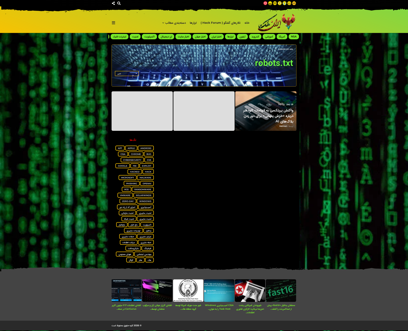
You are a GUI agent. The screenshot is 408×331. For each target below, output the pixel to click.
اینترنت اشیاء (119, 36)
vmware (125, 195)
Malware (145, 177)
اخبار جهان (200, 36)
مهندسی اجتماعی (144, 254)
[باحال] (275, 3)
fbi (134, 166)
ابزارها (193, 23)
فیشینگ (147, 248)
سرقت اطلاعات (128, 242)
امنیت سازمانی (127, 213)
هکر (140, 260)
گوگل (131, 260)
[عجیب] (289, 3)
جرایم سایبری (145, 236)
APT (120, 148)
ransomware (142, 189)
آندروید (255, 36)
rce (126, 189)
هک (149, 260)
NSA (294, 36)
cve (149, 160)
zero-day (128, 201)
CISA (122, 154)
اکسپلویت (149, 36)
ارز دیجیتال (166, 36)
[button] (119, 3)
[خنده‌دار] (270, 3)
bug (148, 154)
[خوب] (265, 3)
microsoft (127, 177)
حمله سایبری (146, 242)
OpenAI (147, 183)
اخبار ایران (216, 36)
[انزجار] (280, 3)
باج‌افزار (122, 224)
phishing (131, 183)
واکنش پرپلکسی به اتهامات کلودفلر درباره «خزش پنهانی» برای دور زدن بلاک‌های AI (268, 115)
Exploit (146, 166)
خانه (246, 23)
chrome (136, 154)
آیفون (242, 36)
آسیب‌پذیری (146, 207)
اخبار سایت (183, 36)
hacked (134, 171)
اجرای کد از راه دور (127, 207)
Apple (131, 148)
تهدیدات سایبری (133, 230)
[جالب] (294, 3)
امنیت (135, 36)
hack (148, 171)
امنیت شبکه (129, 219)
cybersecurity (132, 160)
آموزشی (269, 36)
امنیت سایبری (145, 219)
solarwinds (143, 195)
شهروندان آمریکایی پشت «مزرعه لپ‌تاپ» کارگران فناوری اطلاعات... (250, 309)
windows (145, 201)
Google (122, 166)
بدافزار (148, 230)
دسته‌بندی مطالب (175, 23)
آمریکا (282, 36)
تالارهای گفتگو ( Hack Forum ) (220, 23)
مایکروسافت (133, 248)
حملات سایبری (128, 236)
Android (145, 148)
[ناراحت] (284, 3)
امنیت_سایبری (145, 213)
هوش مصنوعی (124, 254)
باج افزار (134, 224)
